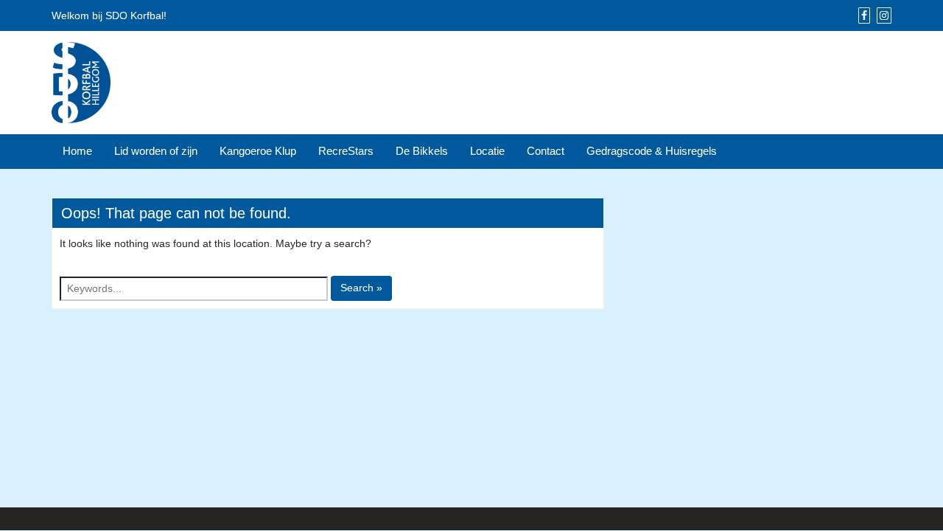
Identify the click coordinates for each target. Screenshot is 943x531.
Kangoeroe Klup (258, 151)
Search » (361, 288)
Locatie (487, 151)
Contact (545, 151)
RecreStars (346, 151)
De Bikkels (422, 151)
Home (77, 151)
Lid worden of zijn (155, 151)
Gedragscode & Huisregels (651, 151)
